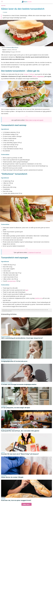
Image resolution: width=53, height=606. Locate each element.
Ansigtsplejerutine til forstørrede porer (14, 361)
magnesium (40, 76)
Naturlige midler (5, 336)
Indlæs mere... (26, 504)
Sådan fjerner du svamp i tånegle (12, 477)
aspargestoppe (11, 281)
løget (26, 290)
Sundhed (3, 498)
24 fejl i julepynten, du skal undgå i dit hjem (15, 407)
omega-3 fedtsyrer (29, 74)
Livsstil (3, 452)
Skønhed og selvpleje (6, 359)
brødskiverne (38, 298)
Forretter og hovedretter (8, 429)
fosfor (34, 76)
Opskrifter (3, 5)
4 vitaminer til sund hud (34, 252)
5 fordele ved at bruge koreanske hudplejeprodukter (19, 384)
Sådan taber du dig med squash (34, 120)
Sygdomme (3, 475)
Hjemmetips (4, 406)
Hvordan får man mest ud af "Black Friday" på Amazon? (20, 454)
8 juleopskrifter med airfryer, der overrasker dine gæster (20, 431)
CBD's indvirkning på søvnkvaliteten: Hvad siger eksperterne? (22, 338)
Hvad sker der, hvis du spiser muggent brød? (16, 500)
